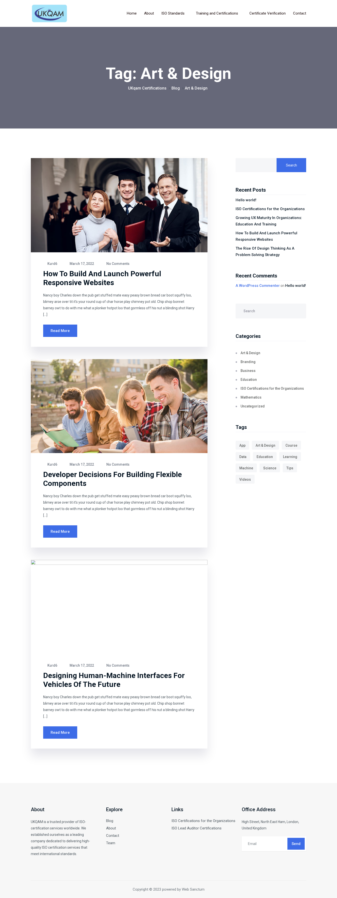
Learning (290, 457)
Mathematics (251, 397)
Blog (109, 821)
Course (291, 445)
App (242, 445)
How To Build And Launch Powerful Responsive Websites (102, 278)
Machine (246, 468)
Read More (60, 331)
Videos (245, 479)
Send (296, 844)
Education (249, 380)
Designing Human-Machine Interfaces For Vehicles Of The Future (114, 680)
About (149, 13)
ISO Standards (173, 13)
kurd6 (52, 264)
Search (291, 165)
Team (110, 843)
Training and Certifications (217, 13)
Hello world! (246, 200)
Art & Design (250, 353)
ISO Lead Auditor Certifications (196, 828)
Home (132, 13)
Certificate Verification (267, 13)
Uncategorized (253, 406)
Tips (289, 468)
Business (248, 371)
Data (242, 457)
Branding (248, 362)
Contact (299, 13)
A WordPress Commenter (258, 285)
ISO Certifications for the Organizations (270, 209)
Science (269, 468)
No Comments (118, 264)
